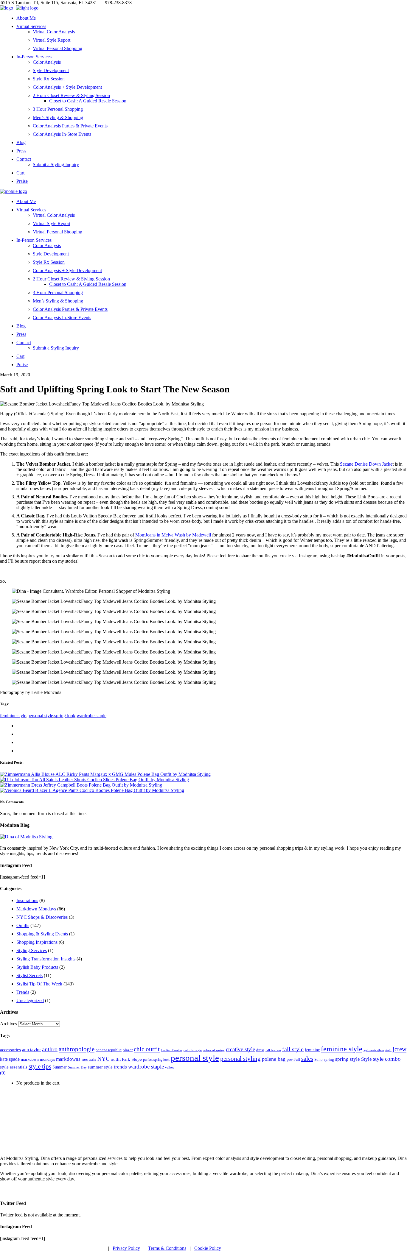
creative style (240, 1049)
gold (388, 1050)
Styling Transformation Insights (45, 958)
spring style (347, 1059)
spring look (64, 715)
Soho (318, 1059)
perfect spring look (156, 1059)
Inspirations (27, 900)
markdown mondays (38, 1059)
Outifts (22, 925)
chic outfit (147, 1049)
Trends (22, 992)
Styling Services (31, 950)
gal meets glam (373, 1050)
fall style (293, 1049)
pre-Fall (293, 1059)
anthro (50, 1049)
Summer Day (77, 1067)
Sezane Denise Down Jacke (366, 464)
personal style (40, 715)
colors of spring (214, 1050)
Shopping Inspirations (37, 942)
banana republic (109, 1050)
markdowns (68, 1059)
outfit (116, 1059)
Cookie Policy (207, 1248)
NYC (103, 1059)
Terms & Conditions (167, 1248)
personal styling (240, 1058)
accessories (10, 1049)
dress (260, 1050)
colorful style (193, 1050)
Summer (59, 1067)
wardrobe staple (91, 715)
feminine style (13, 715)
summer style (100, 1066)
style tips (40, 1066)
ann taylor (31, 1049)
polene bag (273, 1059)
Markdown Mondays (36, 908)
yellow (169, 1067)
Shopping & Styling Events (42, 933)
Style (366, 1059)
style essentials (13, 1066)
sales (307, 1058)
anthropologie (76, 1049)
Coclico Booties (171, 1050)
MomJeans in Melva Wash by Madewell (173, 534)
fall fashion (273, 1050)
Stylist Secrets (29, 975)
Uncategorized (30, 1000)
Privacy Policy (126, 1248)
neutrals (89, 1059)
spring (329, 1059)
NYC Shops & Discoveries (42, 917)
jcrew (399, 1049)
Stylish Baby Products (37, 967)
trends (120, 1067)
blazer (128, 1050)
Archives (8, 1023)
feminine (312, 1049)
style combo (387, 1059)
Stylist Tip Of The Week (39, 983)
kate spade (10, 1059)
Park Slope (132, 1059)
